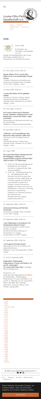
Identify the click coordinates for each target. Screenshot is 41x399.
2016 (6, 319)
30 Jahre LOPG (9, 307)
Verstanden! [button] (21, 395)
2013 (6, 325)
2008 (6, 333)
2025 (6, 302)
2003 (6, 342)
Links (11, 29)
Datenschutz (14, 27)
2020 (6, 312)
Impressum (25, 27)
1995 (6, 356)
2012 (6, 326)
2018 (6, 316)
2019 (6, 314)
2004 (6, 340)
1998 (6, 351)
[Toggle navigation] (4, 7)
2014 (6, 323)
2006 (6, 337)
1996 (6, 355)
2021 (6, 310)
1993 (6, 360)
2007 (6, 335)
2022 (6, 309)
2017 (6, 317)
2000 (6, 347)
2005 (6, 339)
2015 (6, 321)
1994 (6, 358)
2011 (6, 328)
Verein (12, 25)
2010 (6, 330)
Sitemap (11, 377)
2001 (6, 346)
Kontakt (19, 25)
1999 (6, 349)
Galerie (6, 362)
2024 (6, 303)
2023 (6, 305)
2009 (6, 332)
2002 (6, 344)
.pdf (13, 273)
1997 (6, 353)
